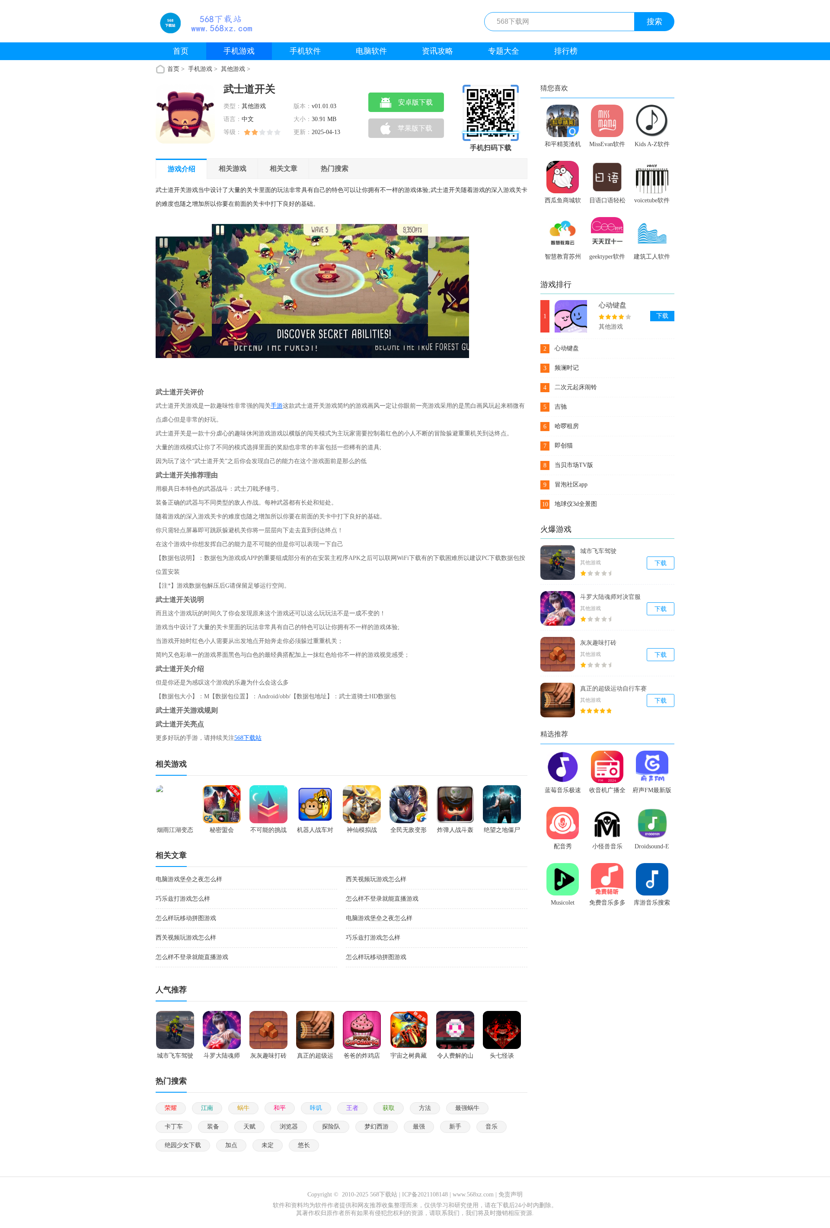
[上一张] (234, 298)
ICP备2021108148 (425, 1194)
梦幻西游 (376, 1126)
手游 (277, 406)
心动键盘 (612, 305)
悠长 (304, 1145)
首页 (180, 51)
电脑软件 (371, 51)
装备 (213, 1126)
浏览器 (289, 1126)
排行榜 (566, 51)
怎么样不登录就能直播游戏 (382, 898)
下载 (662, 316)
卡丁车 (174, 1126)
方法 (425, 1108)
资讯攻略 (437, 51)
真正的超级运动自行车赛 (613, 688)
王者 (352, 1108)
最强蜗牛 (467, 1108)
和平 (280, 1108)
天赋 (249, 1126)
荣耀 (171, 1108)
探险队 (331, 1126)
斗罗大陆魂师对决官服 (610, 597)
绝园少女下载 (183, 1145)
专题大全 (503, 51)
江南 (207, 1108)
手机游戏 (239, 51)
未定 (268, 1145)
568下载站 (248, 738)
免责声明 (510, 1194)
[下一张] (391, 298)
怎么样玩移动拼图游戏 (186, 918)
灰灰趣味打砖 (598, 643)
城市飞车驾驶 (598, 551)
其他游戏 (233, 69)
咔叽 (316, 1108)
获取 (389, 1108)
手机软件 (305, 51)
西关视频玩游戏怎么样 (376, 879)
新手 (455, 1126)
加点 (231, 1145)
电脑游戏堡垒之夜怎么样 (189, 879)
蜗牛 (243, 1108)
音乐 (491, 1126)
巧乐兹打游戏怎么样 (183, 898)
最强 (419, 1126)
